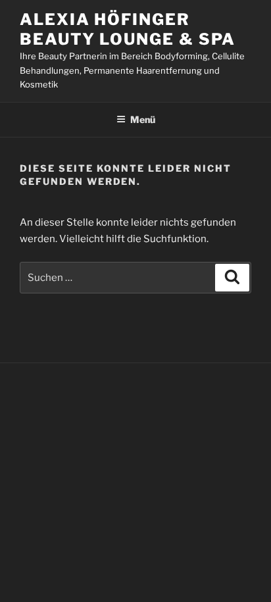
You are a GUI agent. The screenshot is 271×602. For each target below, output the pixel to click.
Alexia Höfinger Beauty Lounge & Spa (127, 29)
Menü (142, 119)
